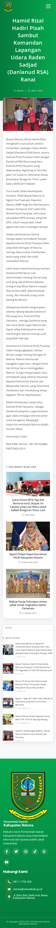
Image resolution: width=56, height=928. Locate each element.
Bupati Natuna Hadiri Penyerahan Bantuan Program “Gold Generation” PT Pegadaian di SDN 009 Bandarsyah (33, 667)
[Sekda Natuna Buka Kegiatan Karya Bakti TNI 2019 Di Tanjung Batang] (8, 719)
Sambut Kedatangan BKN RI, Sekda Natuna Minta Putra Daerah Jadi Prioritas (32, 734)
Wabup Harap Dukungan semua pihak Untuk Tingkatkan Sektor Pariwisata (28, 605)
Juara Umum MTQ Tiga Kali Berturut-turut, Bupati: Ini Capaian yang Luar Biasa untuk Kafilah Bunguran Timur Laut (28, 505)
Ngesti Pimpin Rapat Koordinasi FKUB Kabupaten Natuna (28, 555)
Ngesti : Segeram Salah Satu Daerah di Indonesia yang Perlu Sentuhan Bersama (34, 701)
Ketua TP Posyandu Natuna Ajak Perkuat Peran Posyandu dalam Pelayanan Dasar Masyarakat (31, 684)
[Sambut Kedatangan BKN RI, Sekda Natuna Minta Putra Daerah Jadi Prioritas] (8, 735)
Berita (20, 90)
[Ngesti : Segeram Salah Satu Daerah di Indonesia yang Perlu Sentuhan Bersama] (8, 703)
